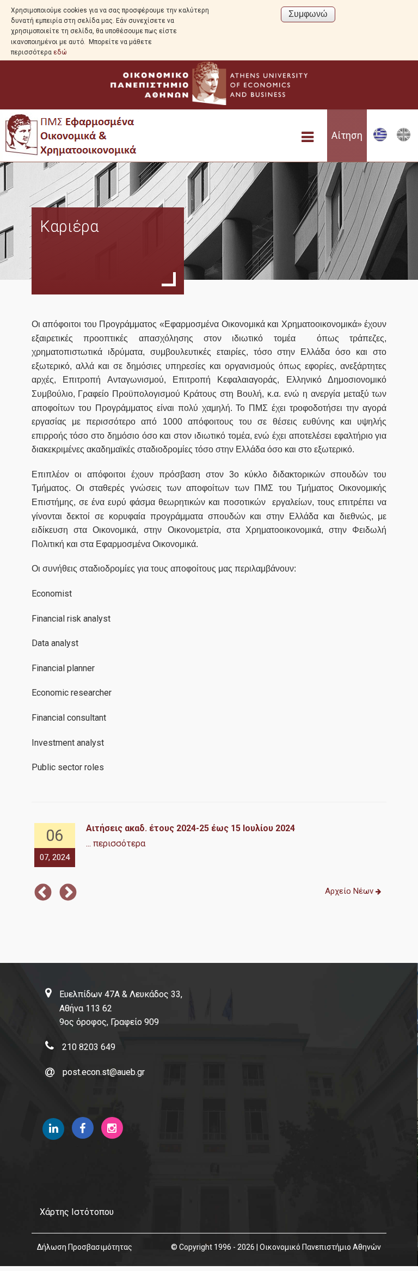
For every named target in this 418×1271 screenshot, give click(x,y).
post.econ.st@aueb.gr (104, 1072)
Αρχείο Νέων (350, 891)
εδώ (60, 52)
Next (68, 893)
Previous (43, 893)
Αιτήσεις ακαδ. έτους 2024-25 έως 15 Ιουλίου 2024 (190, 828)
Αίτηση (346, 135)
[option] (209, 845)
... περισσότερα (115, 843)
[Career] (404, 139)
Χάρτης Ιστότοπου (77, 1212)
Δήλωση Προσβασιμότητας (84, 1247)
